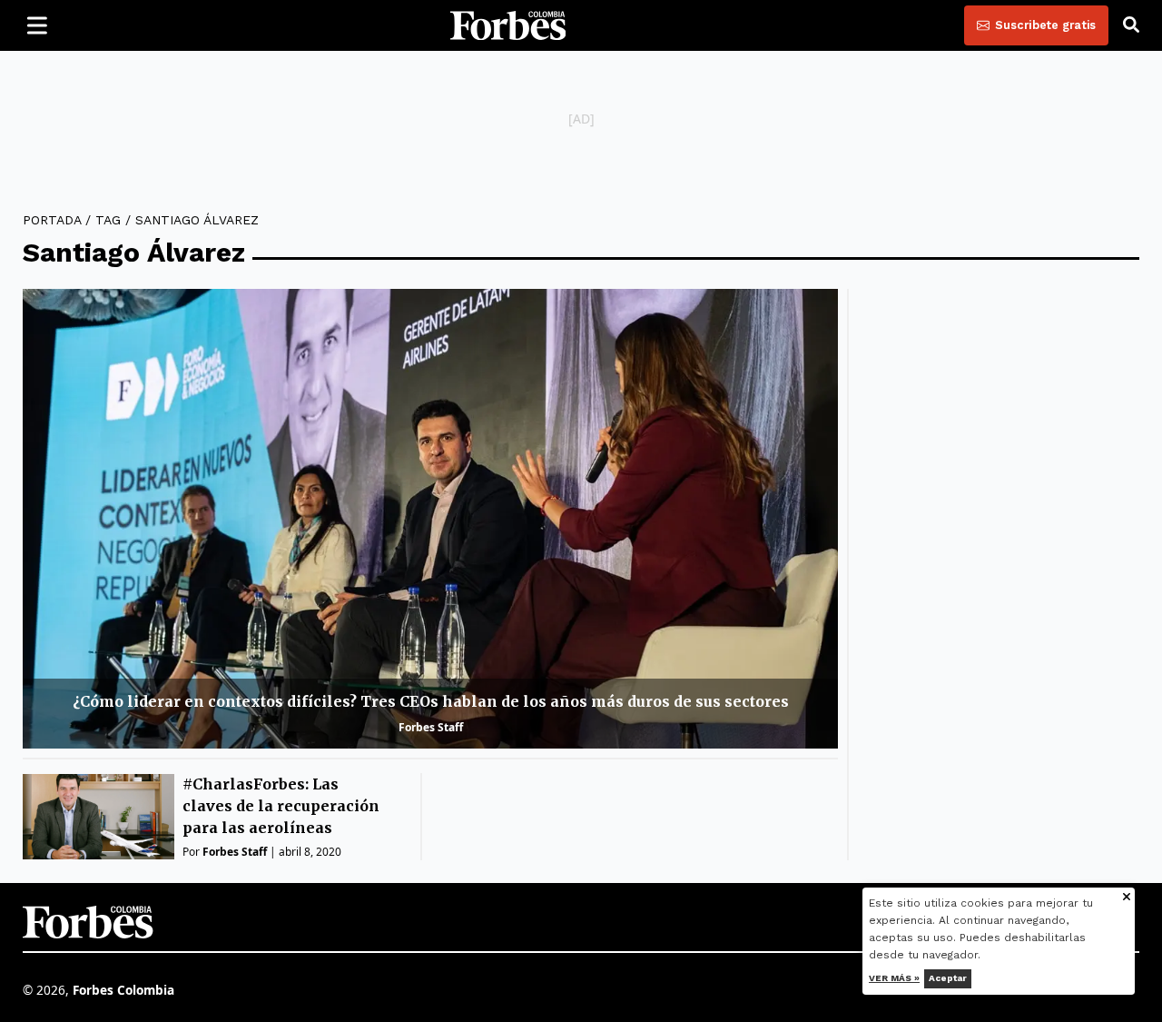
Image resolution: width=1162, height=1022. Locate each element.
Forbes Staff (431, 727)
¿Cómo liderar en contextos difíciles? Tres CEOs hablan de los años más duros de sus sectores (431, 701)
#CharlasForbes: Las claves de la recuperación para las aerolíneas (280, 806)
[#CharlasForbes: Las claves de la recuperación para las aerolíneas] (98, 816)
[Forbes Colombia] (508, 25)
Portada (52, 220)
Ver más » (895, 978)
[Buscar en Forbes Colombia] (1131, 25)
